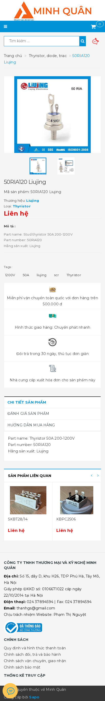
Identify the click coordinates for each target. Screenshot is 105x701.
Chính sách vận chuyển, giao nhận (35, 661)
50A (26, 275)
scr (56, 275)
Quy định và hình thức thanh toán (35, 648)
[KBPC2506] (76, 500)
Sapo (34, 697)
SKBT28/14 (18, 519)
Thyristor (74, 275)
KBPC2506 (66, 519)
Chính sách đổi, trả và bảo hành (32, 654)
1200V (10, 275)
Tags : (8, 267)
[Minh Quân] (52, 11)
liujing (42, 275)
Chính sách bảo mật (22, 667)
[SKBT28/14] (28, 500)
